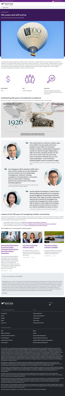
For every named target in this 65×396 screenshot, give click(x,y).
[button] (32, 120)
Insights (3, 318)
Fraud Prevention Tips (38, 322)
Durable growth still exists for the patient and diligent (42, 224)
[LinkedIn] (50, 305)
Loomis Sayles (4, 342)
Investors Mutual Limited (7, 340)
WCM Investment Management (40, 342)
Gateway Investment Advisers (8, 335)
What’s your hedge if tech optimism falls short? (34, 222)
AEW (2, 330)
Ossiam (34, 333)
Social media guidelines (38, 315)
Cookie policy (36, 318)
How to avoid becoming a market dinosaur (36, 225)
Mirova (34, 330)
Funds (2, 315)
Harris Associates (5, 337)
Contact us (3, 322)
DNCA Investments (5, 333)
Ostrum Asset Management (39, 335)
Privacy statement (37, 313)
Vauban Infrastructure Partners (40, 337)
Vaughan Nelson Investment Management (43, 340)
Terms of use (36, 320)
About (2, 320)
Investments (4, 313)
